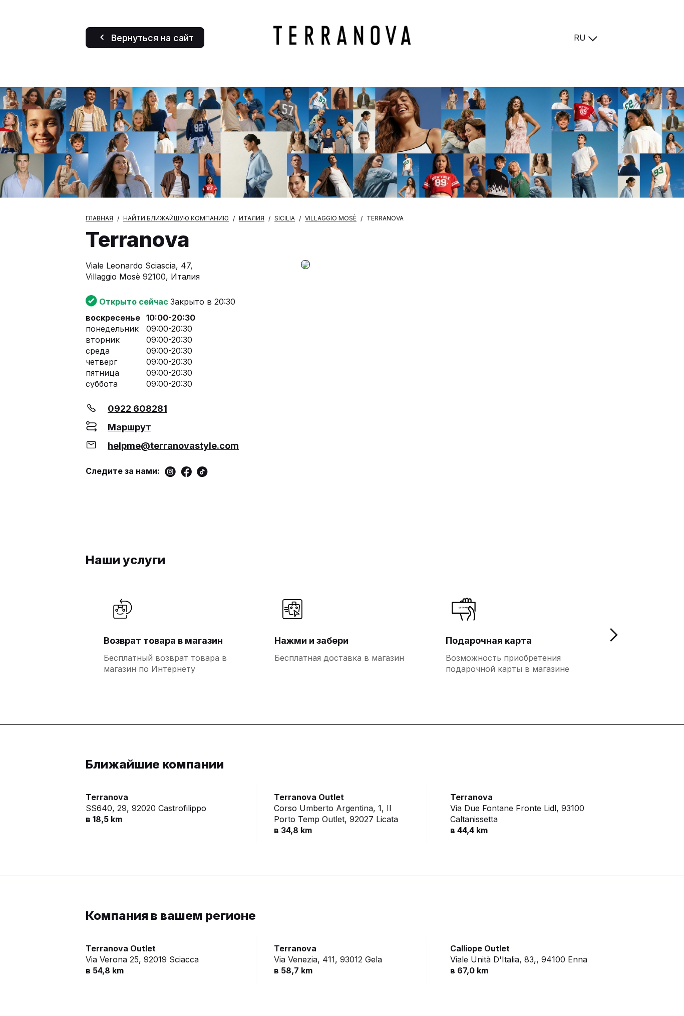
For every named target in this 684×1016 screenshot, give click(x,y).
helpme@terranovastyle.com (173, 445)
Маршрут (129, 427)
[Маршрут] (449, 265)
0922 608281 (137, 408)
